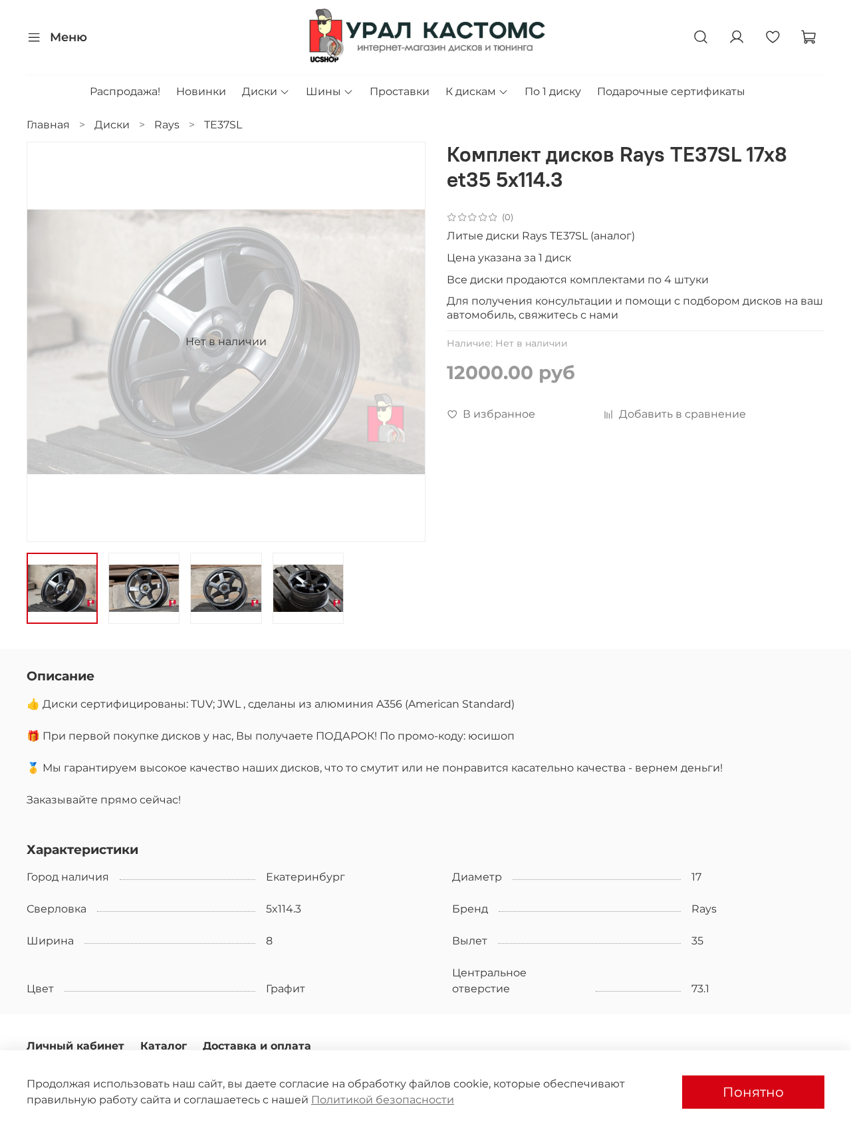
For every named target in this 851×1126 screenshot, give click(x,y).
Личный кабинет (75, 1046)
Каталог (163, 1046)
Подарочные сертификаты (671, 91)
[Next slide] (404, 342)
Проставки (399, 91)
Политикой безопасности (382, 1099)
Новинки (201, 91)
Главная (48, 124)
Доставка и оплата (257, 1046)
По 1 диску (553, 91)
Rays (167, 124)
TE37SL (223, 124)
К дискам (470, 91)
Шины (323, 91)
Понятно (753, 1092)
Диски (259, 91)
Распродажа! (125, 91)
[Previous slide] (48, 342)
